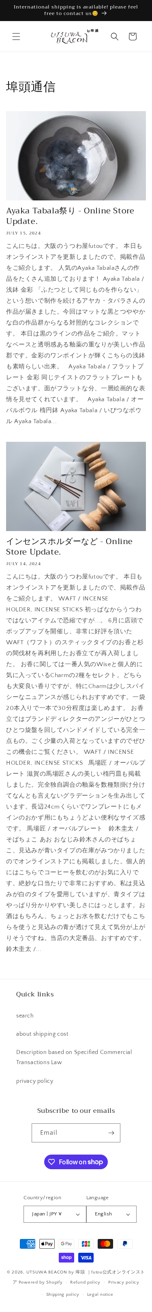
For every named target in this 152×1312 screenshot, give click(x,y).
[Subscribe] (111, 1132)
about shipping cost (42, 1034)
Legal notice (100, 1294)
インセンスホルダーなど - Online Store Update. (69, 546)
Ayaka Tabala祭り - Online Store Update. (70, 216)
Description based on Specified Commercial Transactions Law (74, 1057)
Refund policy (85, 1282)
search (25, 1016)
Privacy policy (123, 1282)
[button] (16, 36)
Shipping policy (63, 1294)
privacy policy (34, 1081)
